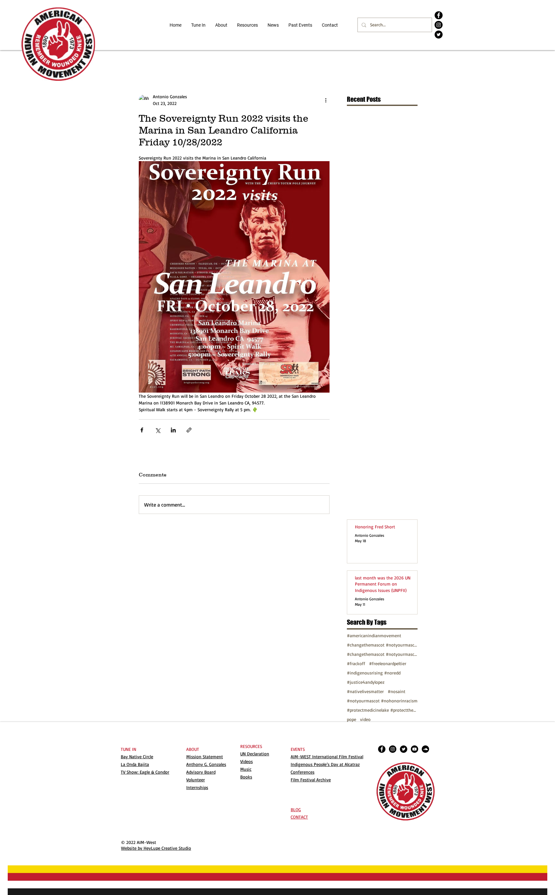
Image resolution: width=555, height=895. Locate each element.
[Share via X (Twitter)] (157, 430)
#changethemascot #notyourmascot (382, 644)
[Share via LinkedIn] (173, 430)
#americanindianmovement (374, 635)
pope (351, 719)
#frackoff (356, 663)
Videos (246, 761)
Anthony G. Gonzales (206, 764)
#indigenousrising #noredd (374, 672)
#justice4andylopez (365, 682)
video (365, 719)
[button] (247, 25)
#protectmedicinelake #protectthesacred (382, 710)
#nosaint (396, 691)
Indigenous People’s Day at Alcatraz (325, 764)
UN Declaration (254, 753)
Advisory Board (201, 772)
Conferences (302, 772)
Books (246, 776)
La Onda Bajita (135, 764)
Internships (197, 787)
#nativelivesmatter (365, 691)
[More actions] (326, 100)
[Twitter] (439, 34)
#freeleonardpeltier (387, 663)
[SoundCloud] (425, 749)
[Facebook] (439, 15)
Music (245, 769)
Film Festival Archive (311, 779)
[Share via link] (189, 430)
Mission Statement (204, 756)
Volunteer (195, 779)
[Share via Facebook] (142, 430)
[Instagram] (439, 25)
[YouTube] (414, 749)
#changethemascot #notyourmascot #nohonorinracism (382, 654)
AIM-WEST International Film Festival (327, 756)
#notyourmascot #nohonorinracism (382, 700)
